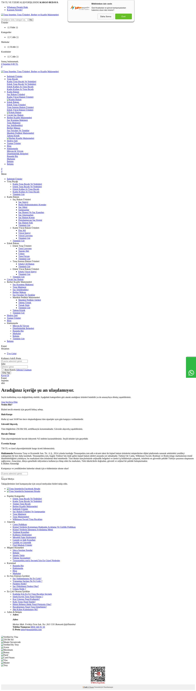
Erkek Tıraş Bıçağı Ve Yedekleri (21, 84)
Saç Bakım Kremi (26, 217)
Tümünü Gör (19, 194)
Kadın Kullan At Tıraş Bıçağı (20, 89)
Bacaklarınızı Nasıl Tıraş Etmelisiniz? (30, 607)
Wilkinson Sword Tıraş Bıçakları (27, 519)
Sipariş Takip (19, 555)
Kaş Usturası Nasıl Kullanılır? (26, 599)
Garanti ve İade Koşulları (24, 540)
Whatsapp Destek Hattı (17, 7)
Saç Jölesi (22, 207)
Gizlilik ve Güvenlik (22, 542)
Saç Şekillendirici (15, 125)
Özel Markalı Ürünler (22, 545)
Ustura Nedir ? (19, 589)
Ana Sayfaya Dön (9, 402)
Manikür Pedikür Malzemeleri (20, 133)
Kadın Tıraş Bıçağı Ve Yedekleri (21, 81)
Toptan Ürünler (14, 143)
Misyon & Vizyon (15, 151)
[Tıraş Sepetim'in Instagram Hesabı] (23, 491)
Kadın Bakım (13, 92)
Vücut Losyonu (25, 235)
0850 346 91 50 (38, 627)
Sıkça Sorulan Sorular (22, 550)
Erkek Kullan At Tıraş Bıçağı (20, 86)
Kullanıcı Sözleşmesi (22, 535)
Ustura (21, 253)
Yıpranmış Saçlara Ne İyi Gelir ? (27, 581)
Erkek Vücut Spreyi (27, 271)
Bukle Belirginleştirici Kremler (32, 204)
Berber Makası (13, 128)
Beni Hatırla (10, 370)
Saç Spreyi (23, 202)
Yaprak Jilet (23, 251)
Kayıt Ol (5, 375)
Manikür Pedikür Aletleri (29, 300)
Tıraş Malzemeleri (21, 516)
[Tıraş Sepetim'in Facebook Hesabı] (23, 488)
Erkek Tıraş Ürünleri (16, 104)
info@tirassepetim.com (31, 629)
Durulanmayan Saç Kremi (30, 220)
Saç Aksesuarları (25, 215)
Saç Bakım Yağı (25, 222)
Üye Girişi (11, 353)
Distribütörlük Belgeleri (17, 153)
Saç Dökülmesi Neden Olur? (26, 586)
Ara (30, 20)
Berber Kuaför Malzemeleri (19, 117)
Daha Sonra (105, 16)
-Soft (85, 687)
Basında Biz (12, 156)
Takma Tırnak (24, 302)
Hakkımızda (12, 148)
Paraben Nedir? (20, 583)
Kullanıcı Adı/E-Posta (11, 358)
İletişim (10, 161)
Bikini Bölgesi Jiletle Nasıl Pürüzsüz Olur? (32, 604)
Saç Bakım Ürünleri (16, 94)
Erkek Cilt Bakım (26, 264)
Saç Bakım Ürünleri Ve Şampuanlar (29, 511)
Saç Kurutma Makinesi (17, 120)
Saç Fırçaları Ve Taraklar (18, 130)
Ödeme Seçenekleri (21, 558)
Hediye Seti (12, 141)
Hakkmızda (18, 568)
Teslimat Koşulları (21, 532)
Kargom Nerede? (15, 10)
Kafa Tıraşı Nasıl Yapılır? (24, 602)
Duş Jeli (22, 230)
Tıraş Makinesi (13, 123)
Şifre (3, 364)
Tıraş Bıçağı (12, 79)
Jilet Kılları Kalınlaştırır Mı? (25, 609)
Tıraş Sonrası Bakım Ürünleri (20, 107)
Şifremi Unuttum (23, 370)
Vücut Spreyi (24, 233)
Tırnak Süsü (23, 305)
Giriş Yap (6, 373)
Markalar (11, 159)
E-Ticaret (91, 687)
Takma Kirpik (13, 135)
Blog (9, 146)
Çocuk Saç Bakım (15, 115)
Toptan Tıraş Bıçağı (22, 504)
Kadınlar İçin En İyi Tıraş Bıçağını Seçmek (32, 594)
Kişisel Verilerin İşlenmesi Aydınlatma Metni (33, 529)
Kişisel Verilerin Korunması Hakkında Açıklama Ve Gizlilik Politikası (44, 527)
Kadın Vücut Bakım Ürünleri (20, 97)
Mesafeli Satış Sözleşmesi (24, 537)
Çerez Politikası (20, 524)
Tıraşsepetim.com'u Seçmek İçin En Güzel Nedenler (36, 560)
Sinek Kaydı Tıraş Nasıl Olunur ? (28, 596)
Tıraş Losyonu (25, 248)
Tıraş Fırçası (24, 256)
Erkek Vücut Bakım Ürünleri (20, 110)
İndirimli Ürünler (14, 76)
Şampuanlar (23, 210)
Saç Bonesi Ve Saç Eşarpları (31, 212)
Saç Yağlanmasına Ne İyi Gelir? (27, 578)
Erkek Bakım (13, 102)
